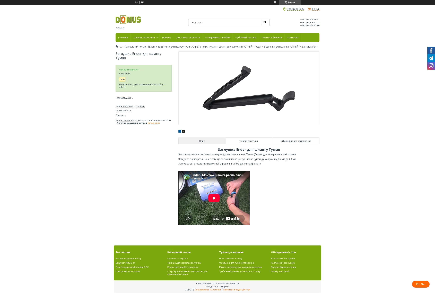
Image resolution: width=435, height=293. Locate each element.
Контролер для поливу (128, 271)
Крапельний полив (135, 46)
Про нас (166, 37)
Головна (123, 37)
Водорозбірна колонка (283, 267)
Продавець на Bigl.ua (217, 286)
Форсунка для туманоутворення (236, 262)
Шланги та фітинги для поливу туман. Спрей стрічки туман (182, 46)
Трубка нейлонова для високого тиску (239, 271)
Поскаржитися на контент (208, 289)
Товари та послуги (144, 37)
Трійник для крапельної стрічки (184, 262)
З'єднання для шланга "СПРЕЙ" (281, 46)
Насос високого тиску (230, 258)
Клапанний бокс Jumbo (283, 258)
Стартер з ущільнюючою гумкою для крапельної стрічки (187, 273)
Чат (423, 284)
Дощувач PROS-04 (125, 262)
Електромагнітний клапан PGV (132, 267)
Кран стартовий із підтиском (182, 267)
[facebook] (179, 131)
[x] (183, 131)
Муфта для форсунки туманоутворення (240, 267)
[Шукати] (265, 22)
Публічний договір (245, 37)
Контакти (292, 37)
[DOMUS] (128, 20)
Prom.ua (234, 283)
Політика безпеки (272, 37)
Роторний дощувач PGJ (128, 258)
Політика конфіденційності (236, 289)
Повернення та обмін (217, 37)
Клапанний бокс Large (283, 262)
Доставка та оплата (188, 37)
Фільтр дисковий (280, 271)
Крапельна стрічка (177, 258)
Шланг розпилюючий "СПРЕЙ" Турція (240, 46)
